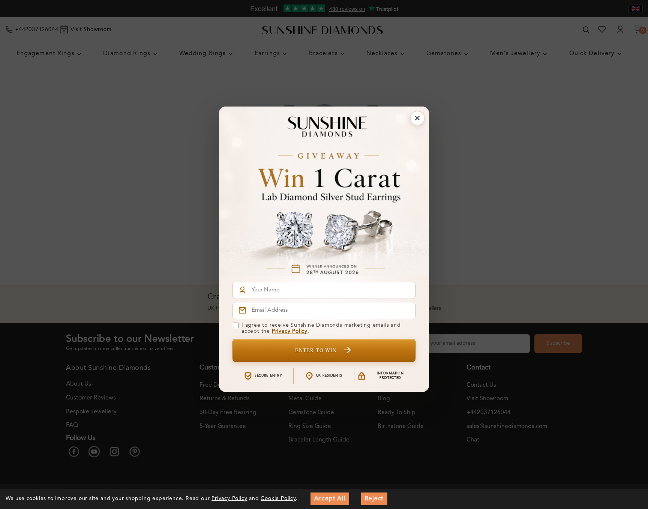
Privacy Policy (290, 331)
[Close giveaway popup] (417, 118)
